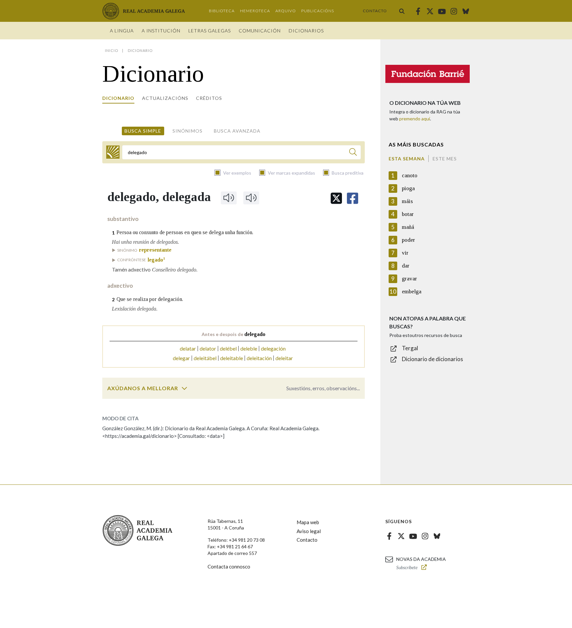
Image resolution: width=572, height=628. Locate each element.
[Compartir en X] (336, 198)
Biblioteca (222, 10)
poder (408, 240)
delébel (228, 348)
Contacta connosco (229, 566)
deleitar (284, 358)
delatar (188, 348)
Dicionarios (306, 30)
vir (405, 253)
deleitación (259, 358)
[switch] (184, 388)
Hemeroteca (255, 10)
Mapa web (308, 522)
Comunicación (260, 30)
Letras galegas (209, 30)
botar (408, 214)
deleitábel (205, 358)
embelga (411, 291)
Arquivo (285, 10)
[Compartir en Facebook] (352, 198)
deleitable (231, 358)
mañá (408, 227)
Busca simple (142, 131)
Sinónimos (187, 131)
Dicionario (118, 98)
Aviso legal (309, 531)
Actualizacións (165, 98)
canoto (409, 175)
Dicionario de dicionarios (432, 359)
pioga (408, 188)
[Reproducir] (229, 197)
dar (405, 266)
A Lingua (122, 30)
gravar (409, 278)
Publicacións (317, 10)
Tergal (410, 348)
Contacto (375, 10)
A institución (161, 30)
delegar (181, 358)
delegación (273, 348)
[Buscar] (402, 11)
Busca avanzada (237, 131)
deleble (248, 348)
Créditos (209, 98)
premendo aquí (414, 118)
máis (407, 201)
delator (208, 348)
